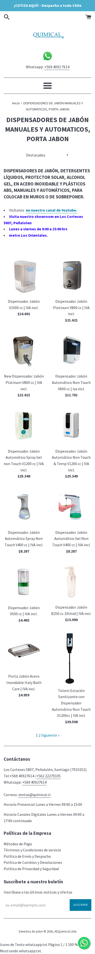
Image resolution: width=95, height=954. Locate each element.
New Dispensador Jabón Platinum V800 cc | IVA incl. (24, 382)
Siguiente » (50, 735)
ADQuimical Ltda (65, 931)
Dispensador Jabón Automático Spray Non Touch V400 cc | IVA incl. (24, 538)
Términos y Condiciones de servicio (32, 849)
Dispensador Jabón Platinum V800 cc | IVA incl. (71, 307)
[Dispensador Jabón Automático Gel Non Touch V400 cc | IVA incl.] (71, 507)
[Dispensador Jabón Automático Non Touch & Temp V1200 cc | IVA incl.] (71, 426)
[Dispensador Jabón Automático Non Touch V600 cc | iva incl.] (71, 351)
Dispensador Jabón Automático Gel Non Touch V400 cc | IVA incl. (71, 538)
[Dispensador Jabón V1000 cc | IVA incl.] (24, 276)
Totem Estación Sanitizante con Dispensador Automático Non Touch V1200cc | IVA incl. (71, 703)
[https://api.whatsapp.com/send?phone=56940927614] (47, 60)
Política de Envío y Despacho (27, 856)
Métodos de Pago (18, 843)
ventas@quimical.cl (34, 794)
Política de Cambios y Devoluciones (33, 862)
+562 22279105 (48, 775)
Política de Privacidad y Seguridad (31, 868)
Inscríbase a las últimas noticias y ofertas (38, 892)
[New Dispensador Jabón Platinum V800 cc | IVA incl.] (24, 351)
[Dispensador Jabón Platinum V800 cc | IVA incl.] (71, 276)
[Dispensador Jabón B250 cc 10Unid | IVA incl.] (71, 582)
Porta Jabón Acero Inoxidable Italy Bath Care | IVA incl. (23, 682)
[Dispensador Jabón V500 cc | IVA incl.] (24, 582)
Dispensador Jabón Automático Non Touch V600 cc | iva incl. (71, 382)
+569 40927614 (34, 782)
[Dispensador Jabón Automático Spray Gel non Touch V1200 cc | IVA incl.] (24, 426)
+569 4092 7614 (56, 66)
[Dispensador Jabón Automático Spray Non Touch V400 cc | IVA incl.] (24, 507)
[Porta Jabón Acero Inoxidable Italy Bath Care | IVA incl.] (24, 651)
